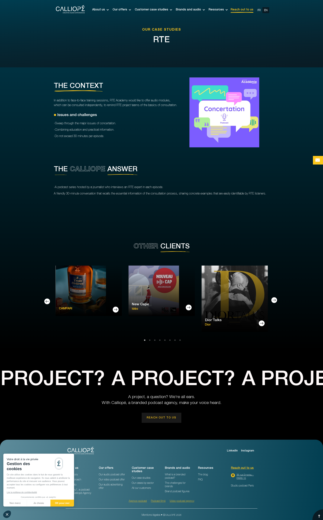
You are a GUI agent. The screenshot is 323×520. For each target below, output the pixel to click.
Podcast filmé (158, 501)
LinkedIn (232, 451)
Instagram (247, 451)
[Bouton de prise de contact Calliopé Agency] (318, 160)
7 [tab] (174, 340)
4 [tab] (159, 340)
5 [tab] (164, 340)
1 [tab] (144, 340)
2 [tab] (149, 340)
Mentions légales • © (162, 515)
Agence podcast (138, 501)
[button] (99, 10)
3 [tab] (154, 340)
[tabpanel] (88, 291)
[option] (262, 9)
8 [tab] (179, 340)
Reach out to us (242, 9)
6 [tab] (169, 340)
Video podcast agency (182, 501)
